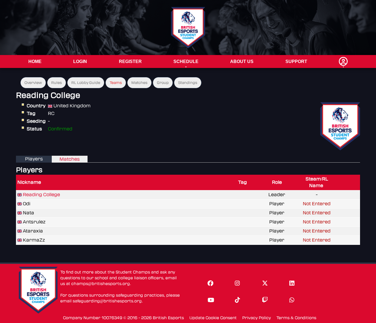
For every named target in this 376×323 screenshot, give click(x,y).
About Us (242, 61)
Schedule (185, 61)
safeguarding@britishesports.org (107, 301)
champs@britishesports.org (100, 283)
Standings (187, 83)
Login (80, 61)
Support (296, 61)
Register (130, 61)
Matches (139, 83)
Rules (56, 83)
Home (35, 61)
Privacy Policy (256, 318)
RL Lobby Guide (85, 83)
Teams (116, 83)
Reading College (41, 194)
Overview (33, 83)
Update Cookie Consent (213, 318)
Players (34, 159)
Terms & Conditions (296, 318)
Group (163, 83)
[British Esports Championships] (188, 27)
